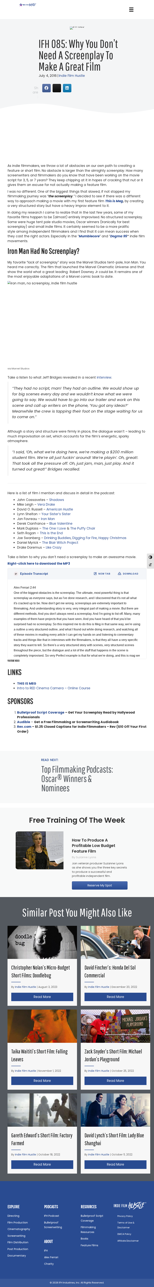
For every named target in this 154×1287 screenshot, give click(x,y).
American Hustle (59, 509)
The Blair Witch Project (60, 542)
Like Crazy (54, 547)
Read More (53, 997)
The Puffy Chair (82, 528)
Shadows (56, 500)
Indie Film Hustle (72, 75)
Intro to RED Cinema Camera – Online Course (53, 688)
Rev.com (24, 726)
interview (104, 377)
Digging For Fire (84, 538)
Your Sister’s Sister (56, 514)
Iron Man (47, 519)
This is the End (51, 533)
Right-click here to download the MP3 (39, 563)
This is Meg (114, 201)
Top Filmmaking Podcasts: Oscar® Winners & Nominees (77, 778)
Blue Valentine (60, 523)
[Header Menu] (131, 9)
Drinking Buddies (57, 538)
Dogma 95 (118, 236)
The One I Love (54, 528)
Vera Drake (46, 504)
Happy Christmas (112, 538)
